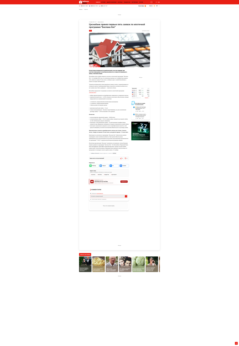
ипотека (100, 174)
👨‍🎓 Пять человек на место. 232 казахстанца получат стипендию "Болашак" (140, 115)
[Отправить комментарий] (126, 196)
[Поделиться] (236, 343)
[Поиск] (153, 2)
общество (107, 174)
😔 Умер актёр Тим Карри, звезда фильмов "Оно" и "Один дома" (140, 108)
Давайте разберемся (111, 2)
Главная (80, 9)
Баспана (93, 174)
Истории (103, 2)
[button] (154, 6)
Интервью (120, 2)
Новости (98, 2)
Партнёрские (135, 2)
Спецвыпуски (127, 2)
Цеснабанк (114, 174)
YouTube (141, 2)
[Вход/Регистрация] (156, 2)
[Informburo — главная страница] (84, 2)
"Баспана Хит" (92, 92)
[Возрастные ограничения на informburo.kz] (151, 2)
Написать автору (146, 30)
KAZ (159, 2)
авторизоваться (100, 193)
